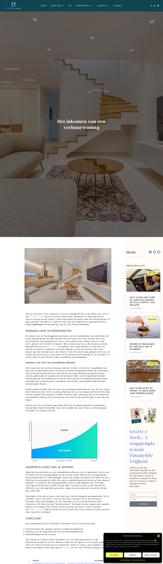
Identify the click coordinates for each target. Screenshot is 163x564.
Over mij (101, 6)
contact (66, 547)
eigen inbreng (36, 509)
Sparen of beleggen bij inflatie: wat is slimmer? (142, 346)
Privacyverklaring (138, 560)
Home (43, 6)
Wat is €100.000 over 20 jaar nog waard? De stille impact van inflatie (142, 301)
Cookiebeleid (125, 560)
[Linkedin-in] (154, 5)
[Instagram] (151, 5)
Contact (117, 6)
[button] (158, 536)
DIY (70, 6)
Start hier (56, 6)
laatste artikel (36, 316)
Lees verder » (136, 308)
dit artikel (53, 346)
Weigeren (132, 555)
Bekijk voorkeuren (151, 555)
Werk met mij (83, 6)
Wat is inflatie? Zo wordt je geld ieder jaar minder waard (142, 391)
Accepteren (114, 555)
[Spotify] (158, 5)
